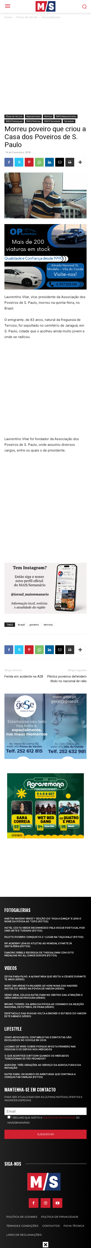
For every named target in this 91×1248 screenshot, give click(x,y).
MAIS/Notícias (33, 121)
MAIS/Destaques (14, 121)
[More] (80, 162)
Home (8, 17)
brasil (21, 624)
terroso (48, 624)
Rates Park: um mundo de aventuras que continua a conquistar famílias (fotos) (40, 1076)
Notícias (48, 116)
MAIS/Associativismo (66, 116)
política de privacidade (59, 1117)
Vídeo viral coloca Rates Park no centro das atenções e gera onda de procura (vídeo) (43, 996)
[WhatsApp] (39, 162)
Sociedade (69, 121)
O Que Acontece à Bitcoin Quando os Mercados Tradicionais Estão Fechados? (36, 1057)
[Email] (59, 162)
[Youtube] (57, 1203)
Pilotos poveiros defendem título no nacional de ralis (67, 678)
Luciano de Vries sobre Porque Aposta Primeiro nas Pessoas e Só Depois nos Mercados (40, 1048)
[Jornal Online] (45, 6)
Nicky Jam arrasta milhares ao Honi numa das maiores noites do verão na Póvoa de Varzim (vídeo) (41, 987)
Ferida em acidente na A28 (23, 676)
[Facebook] (8, 162)
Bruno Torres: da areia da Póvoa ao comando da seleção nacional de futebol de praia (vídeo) (44, 1006)
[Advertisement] (45, 67)
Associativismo (51, 17)
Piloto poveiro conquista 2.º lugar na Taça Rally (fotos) (43, 937)
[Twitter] (19, 162)
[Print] (69, 162)
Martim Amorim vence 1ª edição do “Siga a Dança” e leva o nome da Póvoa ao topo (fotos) (42, 920)
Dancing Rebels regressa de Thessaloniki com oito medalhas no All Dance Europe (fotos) (39, 954)
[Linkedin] (49, 162)
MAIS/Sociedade (52, 121)
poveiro (34, 624)
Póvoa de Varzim (27, 17)
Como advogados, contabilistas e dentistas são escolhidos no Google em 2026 (38, 1039)
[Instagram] (45, 1203)
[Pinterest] (29, 162)
